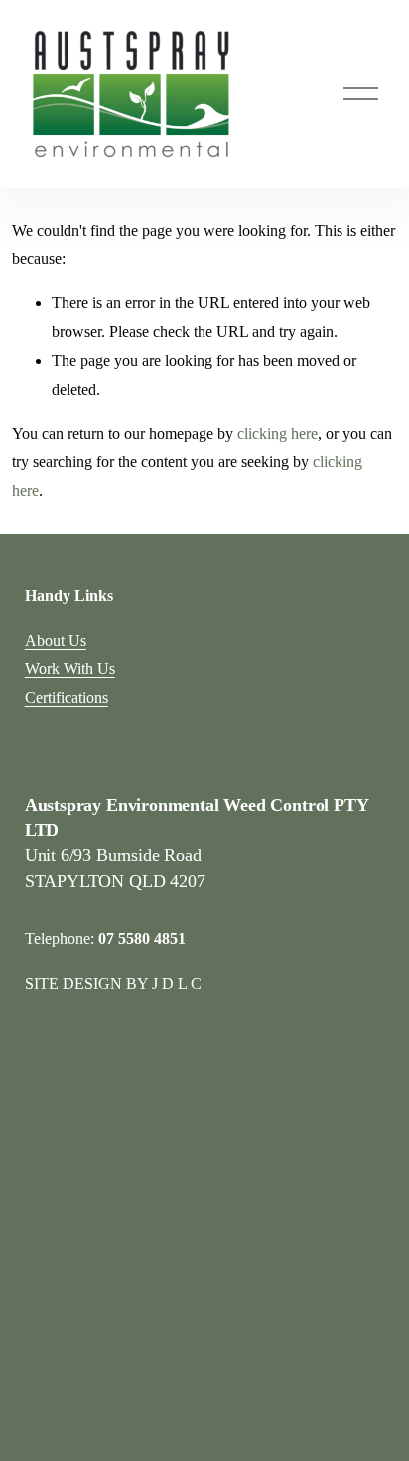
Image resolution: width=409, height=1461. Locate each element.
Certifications (66, 697)
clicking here (277, 433)
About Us (55, 640)
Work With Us (70, 668)
